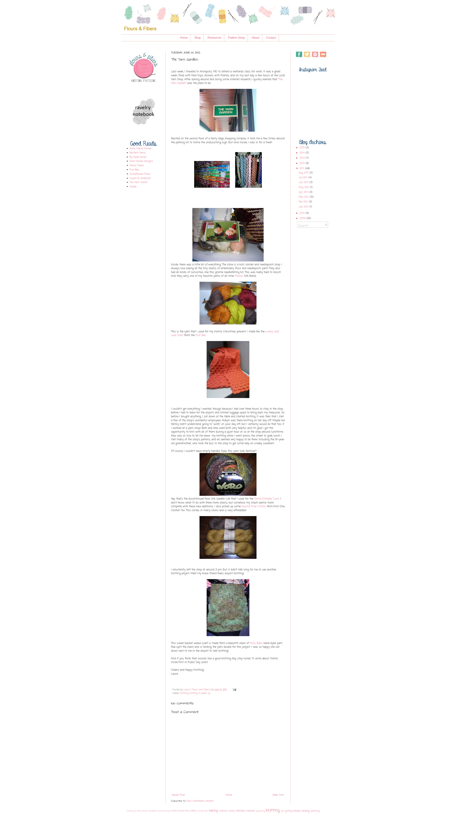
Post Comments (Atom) (200, 801)
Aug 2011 (304, 173)
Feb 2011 (304, 202)
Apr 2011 (304, 192)
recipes (297, 811)
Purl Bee (201, 335)
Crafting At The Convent (137, 810)
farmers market (245, 811)
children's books (227, 811)
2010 (303, 213)
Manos (239, 276)
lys (209, 693)
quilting (288, 811)
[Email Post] (234, 689)
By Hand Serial (138, 157)
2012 (303, 163)
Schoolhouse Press (140, 174)
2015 (303, 148)
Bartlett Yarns (138, 153)
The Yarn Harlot (138, 182)
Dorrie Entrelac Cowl (266, 499)
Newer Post (178, 795)
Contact (271, 37)
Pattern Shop (236, 37)
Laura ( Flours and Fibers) (197, 689)
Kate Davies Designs (141, 161)
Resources (214, 37)
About (255, 37)
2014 (303, 153)
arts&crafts (203, 810)
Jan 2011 (304, 207)
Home (184, 37)
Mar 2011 (304, 197)
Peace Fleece (137, 165)
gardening (260, 810)
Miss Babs (256, 643)
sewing (306, 811)
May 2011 (304, 187)
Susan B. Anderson (140, 178)
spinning (315, 811)
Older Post (278, 795)
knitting (184, 693)
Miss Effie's (191, 811)
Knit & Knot (178, 811)
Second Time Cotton (254, 506)
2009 (303, 218)
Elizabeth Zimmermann (160, 810)
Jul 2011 (304, 178)
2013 (303, 158)
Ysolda (133, 187)
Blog (198, 37)
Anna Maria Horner (141, 148)
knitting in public (198, 693)
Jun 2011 (304, 182)
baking (213, 811)
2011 (302, 168)
